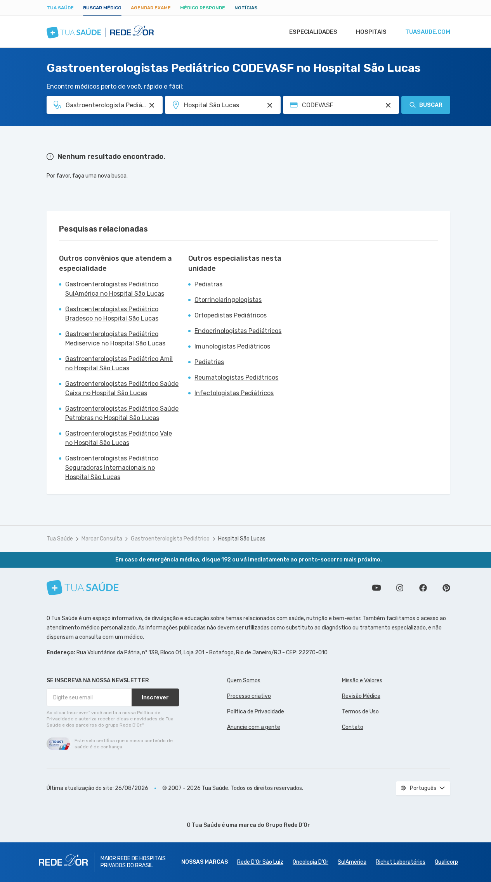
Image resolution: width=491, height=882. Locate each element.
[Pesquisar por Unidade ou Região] (269, 105)
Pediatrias (209, 362)
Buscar (430, 105)
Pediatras (208, 284)
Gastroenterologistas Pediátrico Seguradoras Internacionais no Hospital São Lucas (111, 468)
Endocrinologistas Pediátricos (237, 331)
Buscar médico (102, 7)
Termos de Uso (360, 711)
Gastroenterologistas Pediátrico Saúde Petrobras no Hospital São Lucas (122, 413)
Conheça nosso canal (376, 588)
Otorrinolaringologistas (228, 299)
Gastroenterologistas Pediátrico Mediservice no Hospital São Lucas (115, 338)
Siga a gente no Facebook (423, 588)
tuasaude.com (427, 31)
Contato (352, 727)
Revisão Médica (361, 696)
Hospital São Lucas (241, 538)
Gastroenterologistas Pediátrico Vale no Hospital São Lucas (118, 438)
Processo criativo (249, 696)
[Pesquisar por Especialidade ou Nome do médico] (151, 105)
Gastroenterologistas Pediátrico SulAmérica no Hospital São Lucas (114, 289)
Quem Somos (243, 680)
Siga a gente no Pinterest (446, 588)
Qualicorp (446, 862)
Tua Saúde (60, 7)
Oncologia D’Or (310, 862)
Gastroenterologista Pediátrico (170, 538)
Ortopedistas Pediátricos (230, 315)
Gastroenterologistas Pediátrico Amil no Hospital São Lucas (119, 363)
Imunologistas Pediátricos (232, 346)
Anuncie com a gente (253, 727)
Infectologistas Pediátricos (234, 393)
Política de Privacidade (255, 711)
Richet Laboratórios (400, 862)
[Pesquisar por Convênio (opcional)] (388, 105)
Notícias (245, 7)
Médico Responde (202, 7)
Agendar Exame (151, 7)
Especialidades (313, 31)
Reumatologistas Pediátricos (236, 377)
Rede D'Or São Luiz (260, 862)
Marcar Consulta (102, 538)
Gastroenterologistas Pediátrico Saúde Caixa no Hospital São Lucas (122, 388)
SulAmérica (352, 862)
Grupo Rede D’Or (287, 825)
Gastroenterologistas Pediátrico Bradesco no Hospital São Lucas (111, 313)
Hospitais (371, 31)
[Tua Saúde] (83, 587)
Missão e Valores (362, 680)
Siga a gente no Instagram (400, 588)
